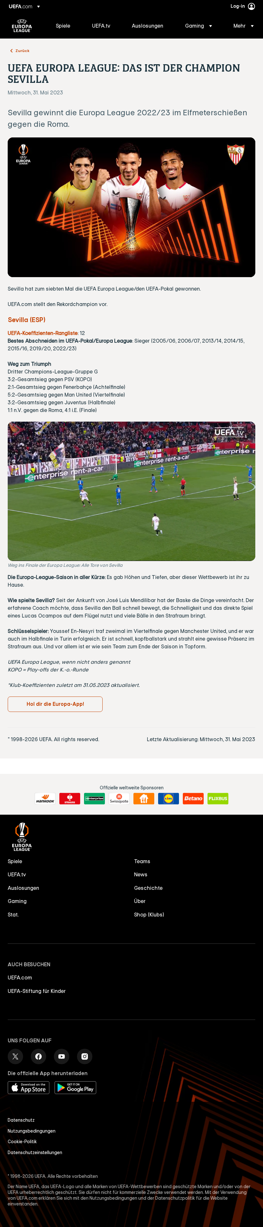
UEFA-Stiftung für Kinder (37, 991)
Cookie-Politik (22, 1141)
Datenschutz (21, 1120)
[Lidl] (168, 798)
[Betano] (193, 798)
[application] (131, 491)
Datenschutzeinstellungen (35, 1152)
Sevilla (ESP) (27, 319)
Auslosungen (23, 888)
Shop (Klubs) (149, 914)
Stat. (13, 914)
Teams (142, 861)
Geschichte (148, 888)
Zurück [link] (22, 50)
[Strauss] (69, 798)
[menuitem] (66, 26)
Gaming (17, 901)
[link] (63, 26)
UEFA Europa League (22, 25)
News (141, 874)
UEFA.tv (17, 874)
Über (140, 901)
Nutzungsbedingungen (31, 1131)
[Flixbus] (218, 798)
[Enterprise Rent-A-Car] (94, 798)
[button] (198, 26)
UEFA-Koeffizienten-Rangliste (43, 333)
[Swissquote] (119, 798)
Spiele (15, 861)
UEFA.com (20, 977)
